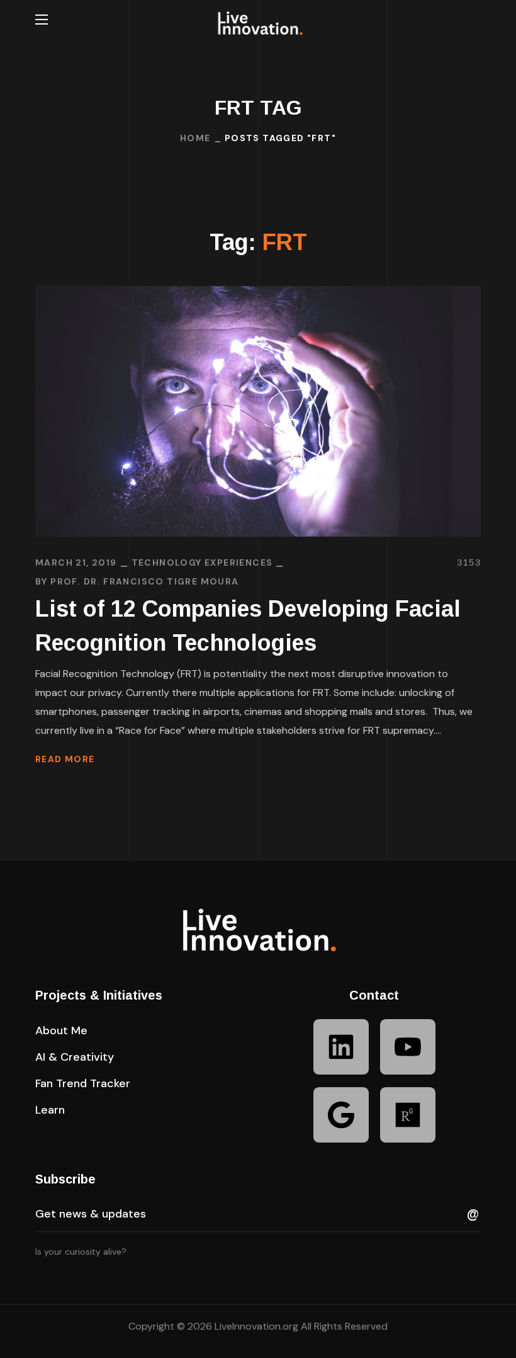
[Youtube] (407, 1047)
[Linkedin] (341, 1047)
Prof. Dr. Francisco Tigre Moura (144, 581)
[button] (476, 19)
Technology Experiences (202, 562)
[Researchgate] (407, 1115)
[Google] (341, 1115)
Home (195, 138)
